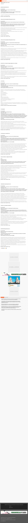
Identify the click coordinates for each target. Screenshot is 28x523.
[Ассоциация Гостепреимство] (14, 281)
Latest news (6, 297)
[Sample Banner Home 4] (14, 291)
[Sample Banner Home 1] (14, 257)
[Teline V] (4, 1)
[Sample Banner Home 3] (14, 267)
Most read (2, 297)
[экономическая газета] (14, 274)
